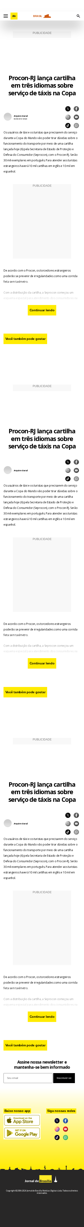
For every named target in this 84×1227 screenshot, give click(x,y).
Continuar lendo (42, 310)
